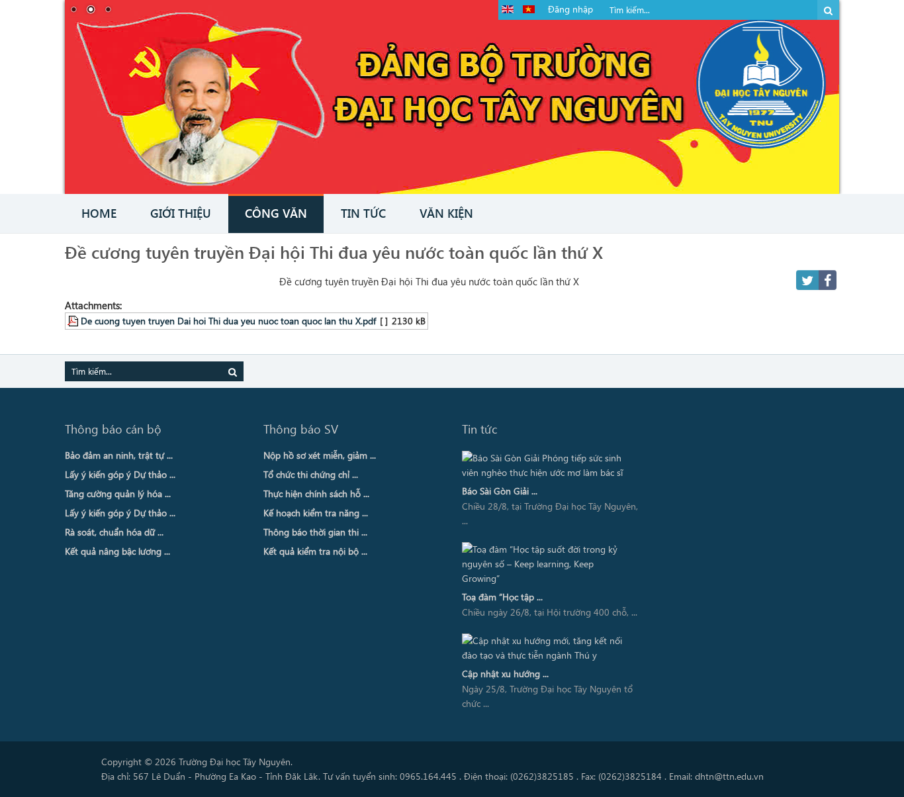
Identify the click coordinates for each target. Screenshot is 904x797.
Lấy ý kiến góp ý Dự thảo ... (120, 474)
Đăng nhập (570, 9)
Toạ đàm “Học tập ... (502, 596)
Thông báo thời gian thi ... (315, 532)
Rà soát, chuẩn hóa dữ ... (114, 532)
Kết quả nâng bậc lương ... (117, 551)
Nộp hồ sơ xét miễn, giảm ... (319, 455)
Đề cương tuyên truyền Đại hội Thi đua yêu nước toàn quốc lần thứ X (334, 251)
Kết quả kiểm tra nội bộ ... (315, 551)
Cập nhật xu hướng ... (505, 673)
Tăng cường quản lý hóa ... (118, 493)
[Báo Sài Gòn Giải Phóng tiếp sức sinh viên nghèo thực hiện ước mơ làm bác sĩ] (546, 465)
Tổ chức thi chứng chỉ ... (310, 474)
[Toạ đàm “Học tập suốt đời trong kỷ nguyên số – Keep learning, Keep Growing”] (546, 564)
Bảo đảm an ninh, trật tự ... (119, 455)
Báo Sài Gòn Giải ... (499, 491)
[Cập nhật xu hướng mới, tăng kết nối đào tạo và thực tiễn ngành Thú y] (546, 648)
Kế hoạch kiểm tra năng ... (315, 512)
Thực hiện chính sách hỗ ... (316, 493)
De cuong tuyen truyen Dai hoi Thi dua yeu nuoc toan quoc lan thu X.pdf (228, 320)
